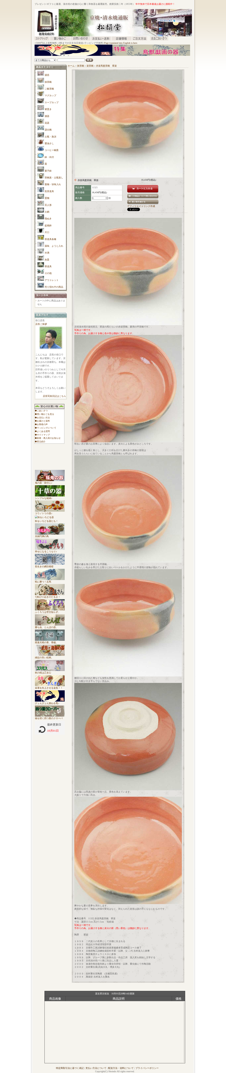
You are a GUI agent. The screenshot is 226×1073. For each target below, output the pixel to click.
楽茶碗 (90, 66)
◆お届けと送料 (42, 421)
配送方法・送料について (121, 1068)
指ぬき (48, 218)
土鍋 (47, 212)
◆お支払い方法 (42, 417)
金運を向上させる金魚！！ (49, 688)
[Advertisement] (95, 57)
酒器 (47, 116)
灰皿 (47, 259)
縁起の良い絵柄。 (44, 657)
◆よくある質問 (42, 431)
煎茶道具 (49, 191)
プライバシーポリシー (147, 1068)
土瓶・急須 (50, 136)
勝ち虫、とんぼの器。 (46, 627)
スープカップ (52, 102)
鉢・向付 (49, 157)
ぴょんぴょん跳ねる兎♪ (47, 703)
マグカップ (50, 95)
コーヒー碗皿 (52, 150)
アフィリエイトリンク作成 (141, 206)
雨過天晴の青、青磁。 (46, 642)
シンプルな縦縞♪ (43, 498)
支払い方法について (96, 1068)
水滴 (47, 253)
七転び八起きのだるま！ (47, 597)
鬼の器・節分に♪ (43, 483)
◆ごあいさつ (41, 410)
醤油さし (49, 143)
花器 (47, 123)
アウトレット (52, 280)
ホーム (71, 66)
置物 (47, 198)
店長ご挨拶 (41, 324)
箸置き (48, 109)
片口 (47, 232)
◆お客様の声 (41, 424)
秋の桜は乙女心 (43, 673)
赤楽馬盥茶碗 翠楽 (106, 66)
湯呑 (47, 75)
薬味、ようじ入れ (54, 246)
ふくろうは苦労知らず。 (47, 612)
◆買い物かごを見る (44, 414)
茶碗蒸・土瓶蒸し (54, 177)
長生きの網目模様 (44, 566)
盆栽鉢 (48, 225)
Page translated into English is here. (121, 43)
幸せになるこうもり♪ (46, 551)
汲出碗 (48, 129)
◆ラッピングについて (45, 428)
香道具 (48, 266)
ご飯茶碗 (49, 89)
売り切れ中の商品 (54, 287)
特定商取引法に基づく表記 (70, 1068)
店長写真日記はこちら (54, 396)
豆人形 (48, 205)
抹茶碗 (48, 82)
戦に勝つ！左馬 (43, 582)
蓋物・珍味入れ (53, 184)
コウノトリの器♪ (43, 513)
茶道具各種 (50, 239)
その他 (48, 273)
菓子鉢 (48, 171)
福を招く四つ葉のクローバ (49, 718)
